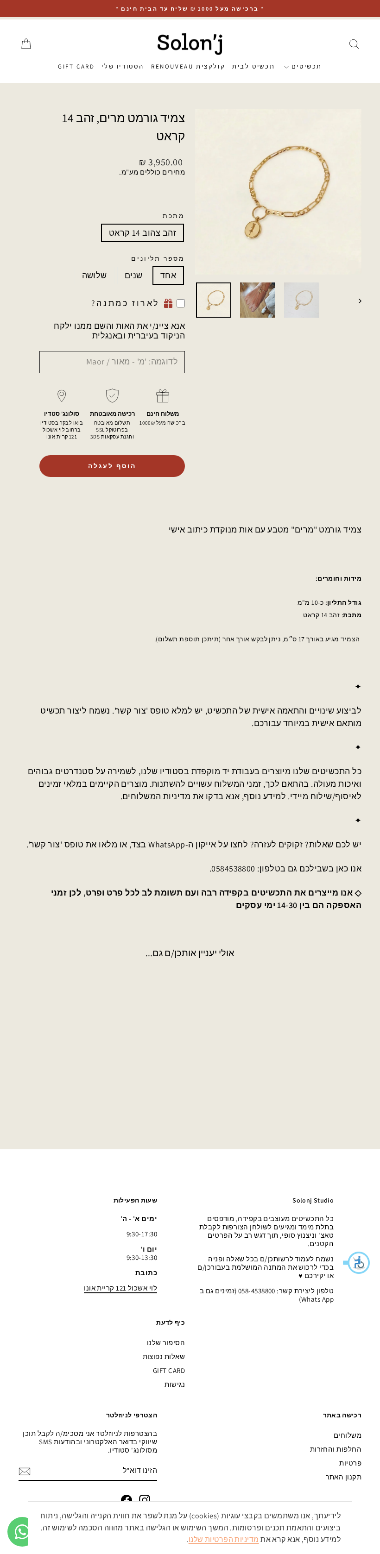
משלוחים (347, 1435)
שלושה (94, 275)
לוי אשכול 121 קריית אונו (120, 1288)
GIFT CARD (76, 66)
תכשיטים (305, 66)
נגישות (175, 1384)
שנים (134, 275)
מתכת (174, 216)
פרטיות (350, 1463)
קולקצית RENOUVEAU (188, 66)
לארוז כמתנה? (125, 303)
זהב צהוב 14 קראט (142, 232)
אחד (168, 275)
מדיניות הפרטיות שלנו (224, 1539)
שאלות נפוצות (164, 1356)
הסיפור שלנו (166, 1342)
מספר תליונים (158, 259)
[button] (357, 1262)
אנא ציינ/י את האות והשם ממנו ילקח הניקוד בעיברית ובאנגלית (119, 331)
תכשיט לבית (253, 66)
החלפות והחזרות (335, 1449)
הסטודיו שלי (122, 66)
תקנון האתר (344, 1477)
